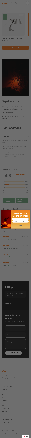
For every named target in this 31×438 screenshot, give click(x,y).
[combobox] (25, 436)
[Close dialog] (29, 210)
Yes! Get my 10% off (20, 221)
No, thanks (20, 225)
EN (27, 436)
